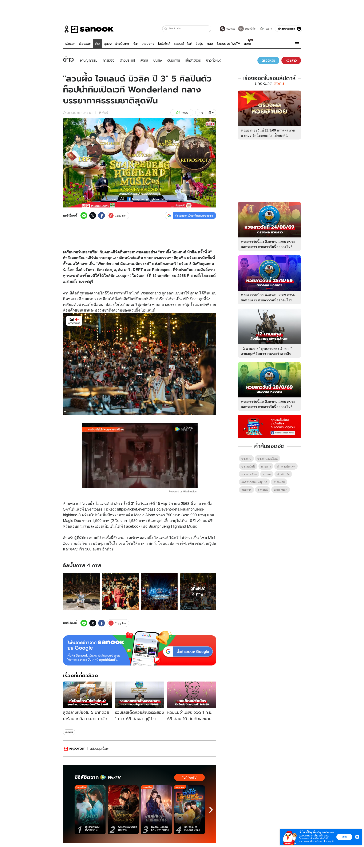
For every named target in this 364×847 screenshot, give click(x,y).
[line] (83, 215)
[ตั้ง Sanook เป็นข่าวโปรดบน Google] (139, 648)
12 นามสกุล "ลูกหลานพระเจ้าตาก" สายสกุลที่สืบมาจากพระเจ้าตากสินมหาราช (266, 353)
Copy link (120, 215)
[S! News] (74, 748)
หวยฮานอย (280, 490)
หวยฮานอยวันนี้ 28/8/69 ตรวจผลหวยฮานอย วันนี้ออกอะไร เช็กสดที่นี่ (268, 133)
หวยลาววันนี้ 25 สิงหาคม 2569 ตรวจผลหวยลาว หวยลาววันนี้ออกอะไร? (268, 297)
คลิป (210, 43)
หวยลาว (266, 466)
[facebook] (101, 215)
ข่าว (97, 43)
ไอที (189, 43)
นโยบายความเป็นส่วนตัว (309, 841)
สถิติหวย (246, 490)
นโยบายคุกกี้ (328, 841)
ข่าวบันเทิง (122, 43)
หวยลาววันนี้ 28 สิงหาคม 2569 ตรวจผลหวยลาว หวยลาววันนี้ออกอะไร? (268, 404)
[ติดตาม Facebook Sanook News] (269, 426)
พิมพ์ (105, 113)
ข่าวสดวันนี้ (248, 466)
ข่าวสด (267, 474)
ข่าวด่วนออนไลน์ (267, 459)
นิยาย (247, 43)
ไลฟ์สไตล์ (164, 43)
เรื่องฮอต (85, 43)
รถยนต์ (179, 43)
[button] (166, 28)
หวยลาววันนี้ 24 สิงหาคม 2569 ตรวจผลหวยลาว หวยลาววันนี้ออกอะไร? (268, 244)
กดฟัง (185, 112)
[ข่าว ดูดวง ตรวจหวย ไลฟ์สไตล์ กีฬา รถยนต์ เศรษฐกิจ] (88, 29)
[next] (211, 809)
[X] (92, 215)
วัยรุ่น (199, 43)
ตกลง (344, 836)
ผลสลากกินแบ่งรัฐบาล (254, 482)
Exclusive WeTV (228, 43)
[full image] (81, 591)
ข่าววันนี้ (263, 490)
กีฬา (135, 43)
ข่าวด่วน (246, 459)
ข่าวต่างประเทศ (286, 466)
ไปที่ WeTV (189, 777)
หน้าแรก (70, 43)
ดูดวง (108, 43)
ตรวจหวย (279, 482)
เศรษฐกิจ (148, 43)
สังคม (69, 732)
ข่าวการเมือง (249, 474)
